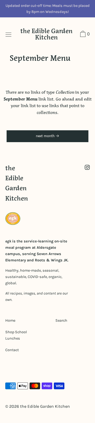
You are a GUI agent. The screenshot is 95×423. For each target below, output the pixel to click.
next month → (47, 136)
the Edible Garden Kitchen (46, 34)
